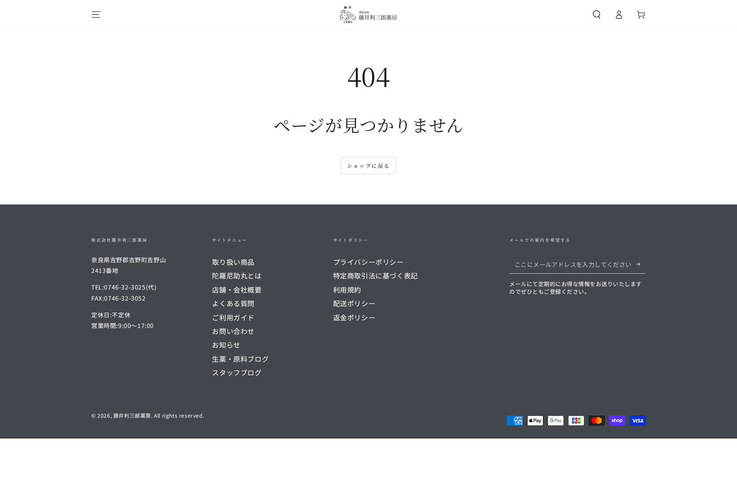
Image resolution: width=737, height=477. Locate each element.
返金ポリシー (354, 317)
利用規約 (347, 289)
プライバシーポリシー (368, 262)
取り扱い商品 (233, 262)
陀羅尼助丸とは (236, 275)
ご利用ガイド (233, 317)
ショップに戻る (368, 165)
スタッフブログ (236, 372)
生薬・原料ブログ (240, 359)
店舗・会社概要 (236, 289)
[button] (597, 14)
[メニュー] (96, 14)
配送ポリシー (354, 303)
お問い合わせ (233, 331)
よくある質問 (233, 303)
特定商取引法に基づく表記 (375, 275)
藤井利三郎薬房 (132, 415)
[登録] (641, 264)
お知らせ (226, 344)
